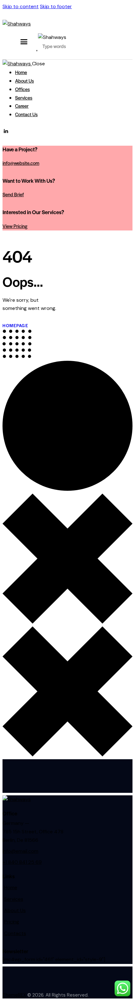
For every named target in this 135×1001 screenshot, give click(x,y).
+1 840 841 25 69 (22, 862)
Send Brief (13, 194)
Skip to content (21, 6)
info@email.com (20, 851)
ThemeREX (14, 995)
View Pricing (15, 226)
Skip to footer (56, 6)
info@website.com (21, 163)
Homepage (15, 325)
